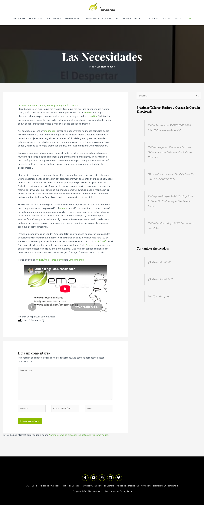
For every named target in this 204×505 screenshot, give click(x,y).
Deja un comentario (28, 105)
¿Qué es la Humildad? (160, 279)
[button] (190, 18)
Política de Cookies (70, 486)
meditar (93, 116)
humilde (88, 112)
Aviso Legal (31, 486)
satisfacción (101, 241)
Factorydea (125, 491)
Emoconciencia (76, 259)
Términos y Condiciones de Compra (98, 486)
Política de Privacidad (49, 486)
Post (42, 105)
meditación (50, 130)
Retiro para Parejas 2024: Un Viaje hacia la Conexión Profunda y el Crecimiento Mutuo (171, 201)
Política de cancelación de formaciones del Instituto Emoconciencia (147, 486)
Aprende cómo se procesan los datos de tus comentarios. (79, 434)
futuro (62, 208)
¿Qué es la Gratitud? (159, 262)
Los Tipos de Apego (159, 296)
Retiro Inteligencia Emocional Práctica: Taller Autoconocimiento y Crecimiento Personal (169, 152)
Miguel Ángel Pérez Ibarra (49, 259)
